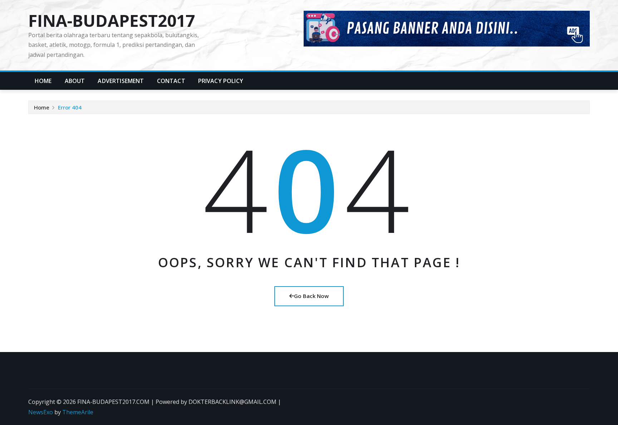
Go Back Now (311, 295)
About (75, 81)
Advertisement (121, 81)
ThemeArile (77, 412)
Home (43, 81)
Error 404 (70, 107)
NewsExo (40, 412)
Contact (171, 81)
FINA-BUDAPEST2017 (111, 20)
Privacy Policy (220, 81)
